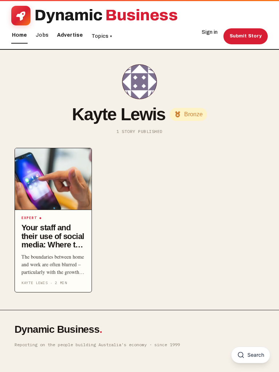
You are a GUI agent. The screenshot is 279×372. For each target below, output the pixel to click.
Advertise (70, 35)
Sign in (210, 32)
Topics (102, 36)
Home (19, 35)
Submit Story (246, 36)
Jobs (42, 35)
